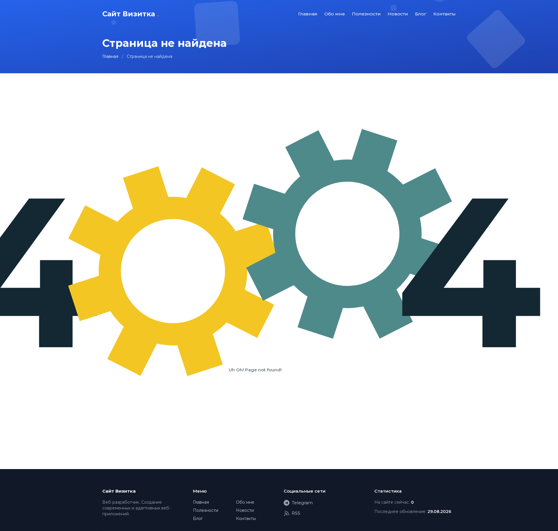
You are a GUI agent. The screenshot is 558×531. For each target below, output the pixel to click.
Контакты (444, 14)
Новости (398, 14)
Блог (420, 14)
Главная (307, 14)
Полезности (366, 14)
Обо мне (334, 14)
